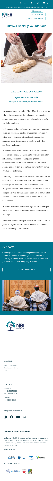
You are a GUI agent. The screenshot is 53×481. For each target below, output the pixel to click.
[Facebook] (11, 417)
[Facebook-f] (41, 3)
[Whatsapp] (47, 3)
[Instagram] (37, 3)
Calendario (22, 3)
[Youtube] (44, 3)
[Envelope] (31, 3)
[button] (49, 18)
